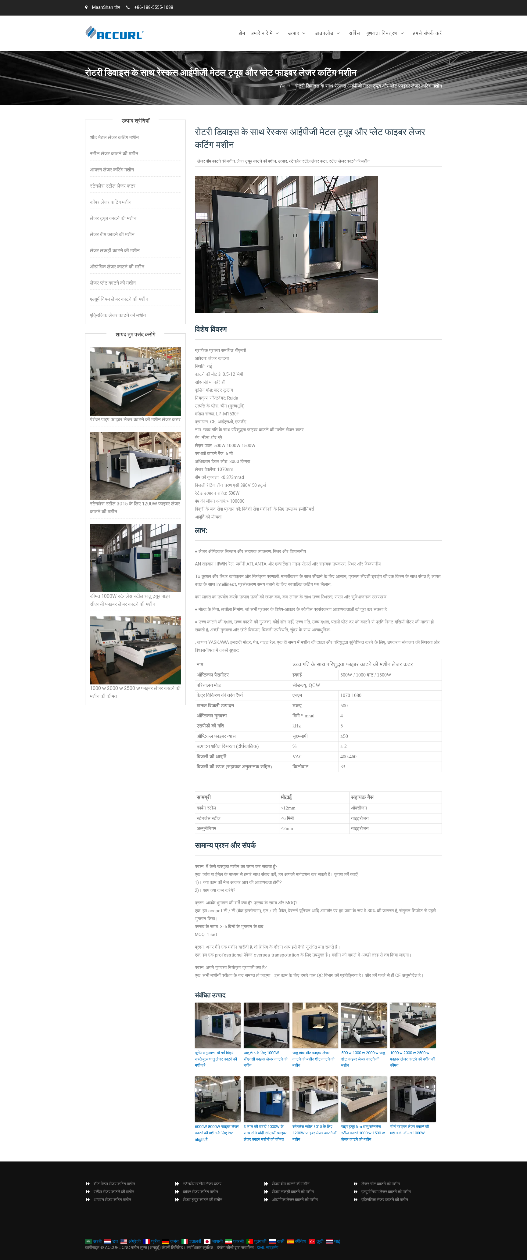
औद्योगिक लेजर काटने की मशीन (117, 267)
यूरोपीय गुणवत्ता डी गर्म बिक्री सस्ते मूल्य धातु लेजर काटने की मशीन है (216, 1059)
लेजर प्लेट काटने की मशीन (113, 283)
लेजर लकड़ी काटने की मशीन (115, 250)
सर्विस (354, 33)
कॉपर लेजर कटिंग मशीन (110, 202)
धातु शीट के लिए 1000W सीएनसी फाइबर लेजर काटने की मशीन (266, 1059)
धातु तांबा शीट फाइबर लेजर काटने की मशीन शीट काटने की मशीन (313, 1059)
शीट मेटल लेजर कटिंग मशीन (314, 48)
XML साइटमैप (267, 1247)
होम (241, 33)
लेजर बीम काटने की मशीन (216, 161)
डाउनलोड (324, 33)
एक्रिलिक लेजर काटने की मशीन (118, 315)
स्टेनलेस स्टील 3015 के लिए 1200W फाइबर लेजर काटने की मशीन (314, 1133)
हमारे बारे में (262, 33)
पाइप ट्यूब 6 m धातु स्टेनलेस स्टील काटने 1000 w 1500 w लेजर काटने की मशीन (363, 1133)
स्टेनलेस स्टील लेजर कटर (308, 161)
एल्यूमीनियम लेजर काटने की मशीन (119, 299)
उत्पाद (293, 33)
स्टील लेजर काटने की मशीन (349, 161)
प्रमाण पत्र (379, 48)
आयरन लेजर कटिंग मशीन (112, 170)
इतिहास (260, 48)
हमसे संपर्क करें (427, 33)
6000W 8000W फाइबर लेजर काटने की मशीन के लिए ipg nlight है (217, 1133)
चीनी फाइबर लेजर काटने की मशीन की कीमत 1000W (409, 1129)
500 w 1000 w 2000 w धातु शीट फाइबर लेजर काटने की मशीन (363, 1059)
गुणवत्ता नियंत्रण (382, 33)
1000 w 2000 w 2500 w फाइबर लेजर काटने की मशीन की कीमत (412, 1059)
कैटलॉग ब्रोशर (330, 48)
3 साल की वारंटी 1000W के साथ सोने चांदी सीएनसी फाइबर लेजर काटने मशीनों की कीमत (265, 1133)
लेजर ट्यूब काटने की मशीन (256, 161)
